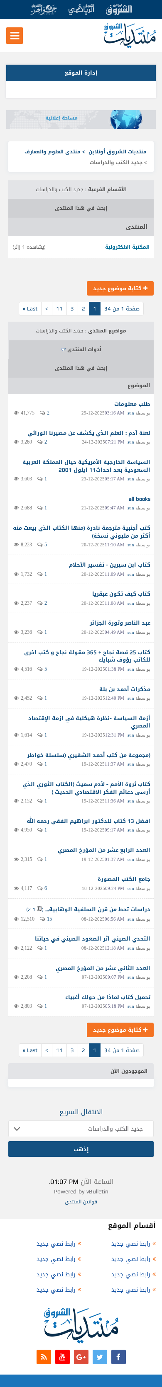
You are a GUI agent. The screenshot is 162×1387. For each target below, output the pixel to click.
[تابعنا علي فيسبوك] (118, 1357)
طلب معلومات (132, 404)
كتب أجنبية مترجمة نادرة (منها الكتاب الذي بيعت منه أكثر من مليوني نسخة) (81, 532)
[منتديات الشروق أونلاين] (130, 46)
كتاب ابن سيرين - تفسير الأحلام (109, 565)
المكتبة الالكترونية (127, 247)
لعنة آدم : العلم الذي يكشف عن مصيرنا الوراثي (88, 433)
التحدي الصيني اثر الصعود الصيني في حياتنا (92, 939)
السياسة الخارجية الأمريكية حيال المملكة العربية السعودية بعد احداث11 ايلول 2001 (86, 466)
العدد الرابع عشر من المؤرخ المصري (104, 850)
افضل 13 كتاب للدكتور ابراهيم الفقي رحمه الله (88, 821)
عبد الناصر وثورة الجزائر (120, 623)
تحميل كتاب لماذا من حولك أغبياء (107, 997)
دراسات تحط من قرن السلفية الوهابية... (97, 909)
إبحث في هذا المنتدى (81, 208)
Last (30, 308)
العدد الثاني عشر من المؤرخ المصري (103, 968)
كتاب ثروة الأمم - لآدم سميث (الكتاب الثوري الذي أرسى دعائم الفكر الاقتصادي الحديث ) (86, 788)
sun (131, 412)
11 (59, 308)
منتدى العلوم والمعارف (53, 151)
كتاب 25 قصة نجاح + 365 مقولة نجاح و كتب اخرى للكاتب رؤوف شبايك (87, 656)
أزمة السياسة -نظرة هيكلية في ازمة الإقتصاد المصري (89, 722)
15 (49, 919)
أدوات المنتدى (84, 349)
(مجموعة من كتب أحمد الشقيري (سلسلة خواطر (88, 755)
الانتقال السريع (81, 1112)
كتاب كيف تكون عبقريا (121, 594)
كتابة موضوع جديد (118, 288)
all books (139, 499)
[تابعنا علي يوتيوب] (62, 1357)
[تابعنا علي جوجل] (81, 1357)
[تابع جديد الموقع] (44, 1357)
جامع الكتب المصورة (124, 879)
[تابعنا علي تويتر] (100, 1357)
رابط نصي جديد (130, 1243)
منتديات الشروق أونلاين (117, 151)
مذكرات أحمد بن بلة (124, 689)
